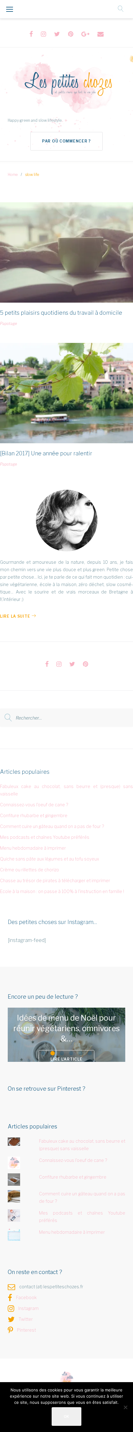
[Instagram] (43, 34)
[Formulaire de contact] (100, 34)
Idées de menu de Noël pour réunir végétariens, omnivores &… (66, 1028)
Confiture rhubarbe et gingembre (33, 815)
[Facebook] (31, 34)
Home (13, 174)
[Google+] (85, 34)
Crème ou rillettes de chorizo (29, 869)
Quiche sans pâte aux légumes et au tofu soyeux (49, 858)
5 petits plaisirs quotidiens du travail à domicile (61, 312)
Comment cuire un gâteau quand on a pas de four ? (52, 826)
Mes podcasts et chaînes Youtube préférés (44, 837)
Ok (66, 1416)
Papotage (8, 323)
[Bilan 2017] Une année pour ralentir (46, 453)
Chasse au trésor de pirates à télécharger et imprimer (55, 880)
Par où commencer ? (66, 141)
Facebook (26, 1297)
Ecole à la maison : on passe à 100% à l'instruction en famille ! (62, 891)
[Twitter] (57, 34)
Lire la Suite (15, 616)
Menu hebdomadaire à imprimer (33, 848)
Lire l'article (66, 1059)
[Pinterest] (70, 34)
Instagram (28, 1308)
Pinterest (26, 1330)
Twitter (26, 1319)
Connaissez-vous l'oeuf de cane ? (34, 804)
